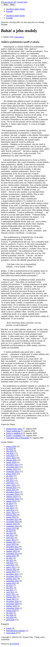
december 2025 (12, 465)
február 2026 (11, 460)
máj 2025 (10, 481)
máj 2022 (10, 563)
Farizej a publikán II (14, 433)
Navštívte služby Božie (15, 9)
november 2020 (12, 604)
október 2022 (11, 551)
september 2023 (12, 526)
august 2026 (11, 446)
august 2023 (11, 528)
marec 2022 (11, 567)
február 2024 (11, 515)
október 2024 (11, 497)
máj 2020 (10, 617)
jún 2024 (9, 506)
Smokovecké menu (14, 429)
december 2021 (12, 574)
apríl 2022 (10, 565)
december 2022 (12, 547)
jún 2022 (9, 560)
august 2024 (11, 501)
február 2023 (11, 542)
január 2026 (11, 462)
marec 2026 (11, 458)
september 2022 (12, 554)
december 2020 (12, 601)
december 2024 (12, 492)
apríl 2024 (10, 510)
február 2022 (11, 569)
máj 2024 (10, 508)
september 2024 (12, 499)
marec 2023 (11, 540)
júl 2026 (9, 449)
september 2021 (12, 581)
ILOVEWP (14, 644)
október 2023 (11, 524)
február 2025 (11, 487)
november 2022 (12, 549)
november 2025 (12, 467)
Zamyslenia (19, 37)
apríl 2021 (10, 592)
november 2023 (12, 522)
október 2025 (11, 469)
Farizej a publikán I (14, 435)
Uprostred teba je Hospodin (17, 438)
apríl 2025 (10, 483)
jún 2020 (9, 615)
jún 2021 (9, 588)
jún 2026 (9, 451)
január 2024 (11, 517)
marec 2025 (11, 485)
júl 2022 (9, 558)
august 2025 (11, 474)
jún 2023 (9, 533)
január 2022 (11, 572)
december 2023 (12, 519)
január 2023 (11, 544)
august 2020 (11, 611)
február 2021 (11, 597)
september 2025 (12, 471)
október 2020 (11, 606)
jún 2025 (9, 478)
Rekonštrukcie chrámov (15, 631)
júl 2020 (9, 613)
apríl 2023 (10, 538)
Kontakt (9, 11)
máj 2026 (10, 453)
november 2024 (12, 494)
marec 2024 (11, 512)
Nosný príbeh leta (13, 431)
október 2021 (11, 579)
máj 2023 (10, 535)
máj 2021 (10, 590)
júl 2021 (9, 585)
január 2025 (11, 490)
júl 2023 (9, 531)
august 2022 (11, 556)
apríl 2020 (10, 620)
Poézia (9, 628)
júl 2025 (9, 476)
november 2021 (12, 576)
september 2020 (12, 608)
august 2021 (11, 583)
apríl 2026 (10, 455)
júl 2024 (9, 503)
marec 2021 (11, 595)
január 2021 (11, 599)
